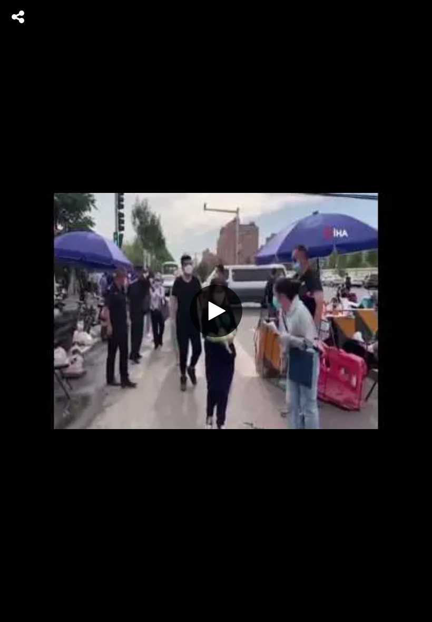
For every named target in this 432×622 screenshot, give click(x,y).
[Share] (18, 17)
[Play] (216, 311)
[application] (216, 311)
